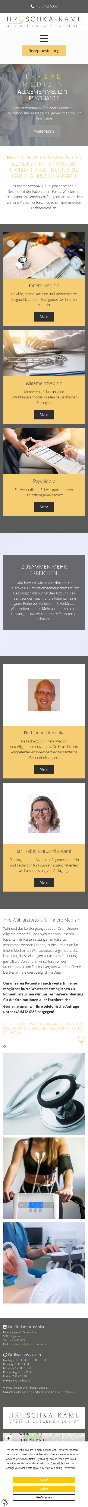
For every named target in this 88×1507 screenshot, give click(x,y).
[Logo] (44, 21)
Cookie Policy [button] (57, 1463)
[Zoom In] (8, 1438)
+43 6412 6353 (46, 6)
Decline (44, 1488)
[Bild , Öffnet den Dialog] (44, 1094)
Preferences (44, 1497)
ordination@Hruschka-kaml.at (29, 1344)
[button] (44, 38)
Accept (44, 1480)
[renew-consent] (5, 1502)
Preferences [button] (69, 1468)
